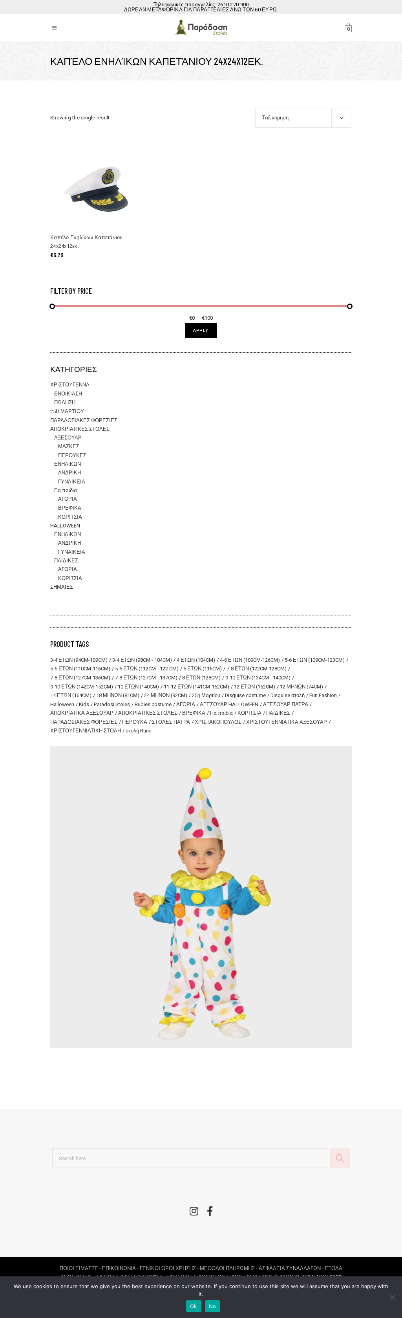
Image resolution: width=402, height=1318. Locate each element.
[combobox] (303, 118)
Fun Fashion (323, 695)
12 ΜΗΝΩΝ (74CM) (301, 686)
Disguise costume (245, 695)
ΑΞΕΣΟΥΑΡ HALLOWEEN (229, 704)
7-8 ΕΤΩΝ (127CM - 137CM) (146, 677)
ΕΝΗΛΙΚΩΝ (67, 464)
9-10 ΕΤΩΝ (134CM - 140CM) (258, 677)
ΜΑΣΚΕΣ (68, 446)
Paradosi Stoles (112, 704)
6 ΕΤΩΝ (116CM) (202, 668)
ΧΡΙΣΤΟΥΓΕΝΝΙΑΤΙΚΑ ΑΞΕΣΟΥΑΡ (286, 722)
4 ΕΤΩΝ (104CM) (196, 660)
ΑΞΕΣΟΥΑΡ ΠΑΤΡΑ (285, 704)
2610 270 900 (233, 4)
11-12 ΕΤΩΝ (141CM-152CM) (196, 686)
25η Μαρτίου (206, 695)
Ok (193, 1306)
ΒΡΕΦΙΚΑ (69, 508)
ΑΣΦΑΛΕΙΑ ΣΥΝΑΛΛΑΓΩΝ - (292, 1268)
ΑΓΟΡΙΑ (67, 499)
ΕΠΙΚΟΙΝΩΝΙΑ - (121, 1268)
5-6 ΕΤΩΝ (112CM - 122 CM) (147, 668)
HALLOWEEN (65, 525)
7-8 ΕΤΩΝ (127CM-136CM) (80, 677)
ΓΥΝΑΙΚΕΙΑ (71, 481)
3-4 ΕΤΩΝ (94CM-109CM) (79, 660)
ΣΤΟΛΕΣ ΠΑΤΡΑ (171, 722)
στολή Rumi (139, 730)
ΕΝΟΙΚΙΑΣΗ (68, 393)
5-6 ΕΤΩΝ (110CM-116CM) (80, 668)
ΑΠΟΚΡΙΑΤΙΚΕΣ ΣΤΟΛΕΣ (80, 429)
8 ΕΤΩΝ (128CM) (201, 677)
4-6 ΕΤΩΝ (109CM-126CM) (250, 660)
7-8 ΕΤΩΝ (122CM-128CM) (257, 668)
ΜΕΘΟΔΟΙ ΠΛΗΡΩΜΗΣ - (229, 1268)
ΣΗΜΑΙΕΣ (61, 587)
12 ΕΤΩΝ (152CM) (254, 686)
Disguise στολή (287, 695)
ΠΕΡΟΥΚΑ (134, 722)
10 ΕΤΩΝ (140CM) (138, 686)
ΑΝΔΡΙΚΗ (69, 472)
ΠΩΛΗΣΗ (64, 402)
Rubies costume (153, 704)
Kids (84, 704)
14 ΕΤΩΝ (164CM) (70, 695)
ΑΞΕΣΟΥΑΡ (68, 437)
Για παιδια (65, 490)
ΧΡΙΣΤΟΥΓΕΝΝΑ (70, 384)
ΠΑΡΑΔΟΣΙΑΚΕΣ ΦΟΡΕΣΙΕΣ (83, 420)
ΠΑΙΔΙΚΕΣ (66, 560)
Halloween (62, 704)
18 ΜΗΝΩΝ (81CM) (117, 695)
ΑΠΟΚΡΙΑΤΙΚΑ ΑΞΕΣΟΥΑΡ (81, 713)
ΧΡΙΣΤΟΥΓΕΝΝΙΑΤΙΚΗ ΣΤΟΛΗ (85, 730)
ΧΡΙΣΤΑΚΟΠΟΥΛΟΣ (218, 722)
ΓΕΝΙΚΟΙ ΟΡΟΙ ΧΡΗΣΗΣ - (170, 1268)
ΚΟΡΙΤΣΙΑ (70, 517)
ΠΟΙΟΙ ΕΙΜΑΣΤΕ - (81, 1268)
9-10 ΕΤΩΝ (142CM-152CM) (81, 686)
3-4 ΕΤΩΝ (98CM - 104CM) (142, 660)
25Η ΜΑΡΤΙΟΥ (67, 411)
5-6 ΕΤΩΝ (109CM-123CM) (315, 660)
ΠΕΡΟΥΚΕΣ (72, 455)
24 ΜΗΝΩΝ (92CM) (165, 695)
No (212, 1306)
